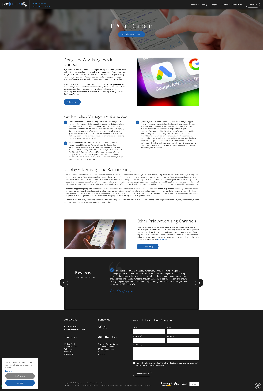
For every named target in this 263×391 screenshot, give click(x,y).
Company (170, 336)
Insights (214, 5)
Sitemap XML (99, 383)
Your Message (137, 345)
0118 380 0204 (39, 3)
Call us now (71, 102)
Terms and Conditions (87, 383)
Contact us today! (146, 246)
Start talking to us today (130, 34)
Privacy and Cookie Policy (71, 383)
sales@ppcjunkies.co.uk (41, 6)
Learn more (9, 371)
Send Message (141, 374)
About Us (224, 5)
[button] (63, 283)
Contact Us (253, 5)
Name (135, 327)
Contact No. (137, 336)
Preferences (20, 376)
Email (169, 327)
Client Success (237, 5)
